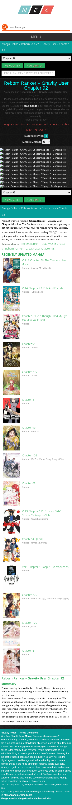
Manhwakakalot (42, 798)
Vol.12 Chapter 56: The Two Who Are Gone (44, 262)
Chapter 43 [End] (32, 539)
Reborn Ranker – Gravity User (38, 208)
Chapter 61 (29, 650)
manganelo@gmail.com (19, 795)
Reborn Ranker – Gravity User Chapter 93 (30, 248)
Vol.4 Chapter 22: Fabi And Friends (42, 288)
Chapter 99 (29, 427)
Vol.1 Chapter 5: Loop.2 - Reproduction (45, 567)
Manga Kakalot (9, 798)
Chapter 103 (29, 455)
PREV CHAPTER (12, 65)
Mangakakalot (25, 798)
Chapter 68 (29, 483)
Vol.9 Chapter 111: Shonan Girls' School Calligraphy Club (41, 513)
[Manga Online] (36, 9)
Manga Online (10, 208)
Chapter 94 (29, 344)
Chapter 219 (29, 372)
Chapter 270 (29, 595)
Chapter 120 (29, 622)
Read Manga (25, 736)
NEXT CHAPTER (34, 65)
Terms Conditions (28, 732)
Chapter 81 (29, 399)
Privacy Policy (9, 732)
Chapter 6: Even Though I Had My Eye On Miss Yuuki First (44, 318)
